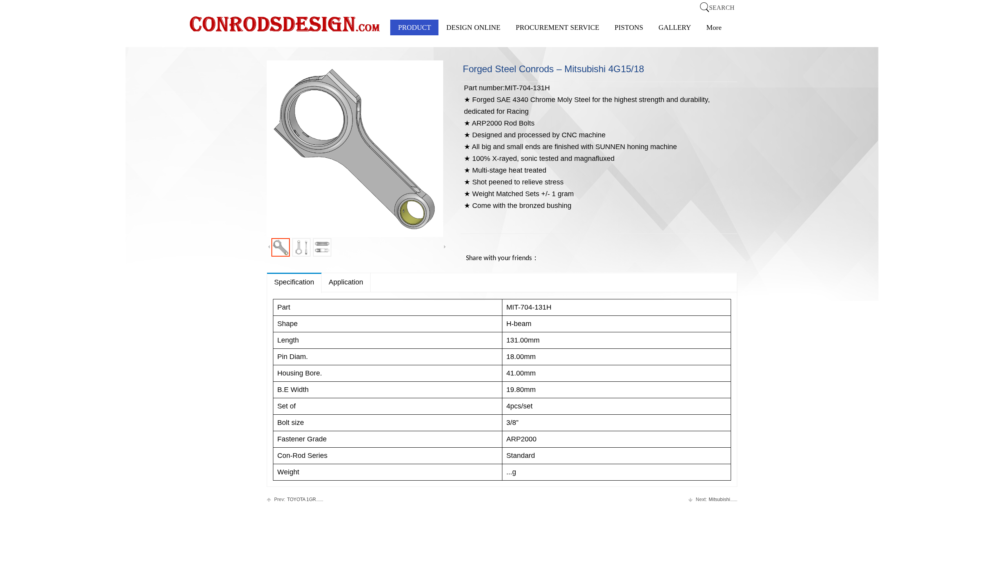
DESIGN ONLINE (473, 27)
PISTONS (629, 27)
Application (346, 282)
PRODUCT (414, 27)
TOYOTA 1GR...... (298, 499)
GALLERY (674, 27)
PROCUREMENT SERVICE (557, 27)
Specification (294, 282)
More (714, 27)
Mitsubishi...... (716, 499)
